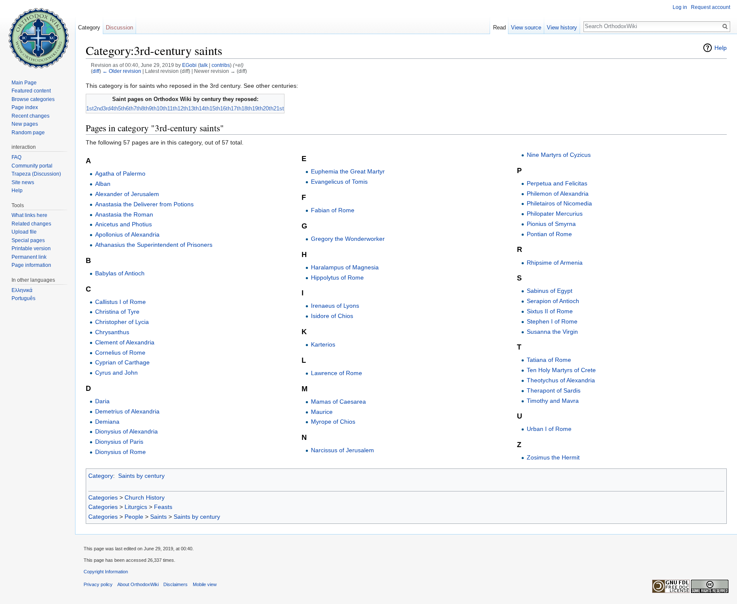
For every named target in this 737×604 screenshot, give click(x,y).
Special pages (28, 240)
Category (100, 475)
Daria (102, 401)
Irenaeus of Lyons (335, 305)
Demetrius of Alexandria (127, 411)
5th (122, 108)
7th (137, 108)
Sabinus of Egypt (549, 290)
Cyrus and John (116, 372)
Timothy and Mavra (553, 400)
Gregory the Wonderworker (348, 238)
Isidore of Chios (332, 315)
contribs (221, 65)
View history (562, 27)
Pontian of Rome (549, 234)
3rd (106, 108)
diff (96, 71)
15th (214, 108)
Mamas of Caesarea (338, 401)
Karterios (323, 344)
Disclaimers (175, 584)
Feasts (163, 506)
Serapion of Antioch (553, 301)
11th (172, 108)
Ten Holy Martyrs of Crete (561, 370)
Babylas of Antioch (120, 273)
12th (182, 108)
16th (225, 108)
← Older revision (121, 71)
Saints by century (141, 475)
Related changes (31, 224)
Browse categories (33, 99)
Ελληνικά (22, 290)
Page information (31, 265)
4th (114, 108)
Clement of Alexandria (124, 342)
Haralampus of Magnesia (345, 267)
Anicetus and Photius (123, 224)
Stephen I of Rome (552, 321)
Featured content (31, 91)
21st (278, 108)
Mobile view (205, 584)
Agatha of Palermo (120, 173)
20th (268, 108)
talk (204, 65)
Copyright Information (106, 571)
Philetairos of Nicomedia (559, 203)
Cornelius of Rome (120, 352)
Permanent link (29, 257)
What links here (29, 215)
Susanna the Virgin (552, 331)
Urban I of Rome (549, 428)
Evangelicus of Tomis (339, 181)
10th (162, 108)
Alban (102, 183)
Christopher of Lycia (122, 321)
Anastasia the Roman (124, 214)
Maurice (322, 411)
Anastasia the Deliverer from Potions (144, 204)
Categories (103, 497)
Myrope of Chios (333, 421)
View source (526, 27)
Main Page (24, 83)
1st (90, 108)
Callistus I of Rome (120, 301)
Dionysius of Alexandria (126, 431)
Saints (158, 516)
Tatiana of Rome (549, 359)
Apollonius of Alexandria (127, 234)
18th (246, 108)
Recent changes (30, 116)
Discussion (119, 27)
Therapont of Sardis (553, 390)
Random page (28, 133)
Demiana (107, 421)
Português (23, 298)
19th (257, 108)
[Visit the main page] (37, 34)
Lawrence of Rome (336, 373)
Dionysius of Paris (119, 441)
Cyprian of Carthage (122, 362)
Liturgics (136, 506)
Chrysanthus (112, 332)
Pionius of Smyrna (551, 223)
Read (499, 27)
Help (720, 47)
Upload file (24, 232)
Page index (25, 107)
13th (193, 108)
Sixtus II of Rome (550, 311)
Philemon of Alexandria (558, 193)
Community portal (32, 166)
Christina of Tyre (117, 311)
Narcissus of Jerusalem (342, 450)
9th (153, 108)
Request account (710, 7)
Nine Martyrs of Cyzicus (559, 154)
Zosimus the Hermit (553, 457)
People (134, 516)
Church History (145, 497)
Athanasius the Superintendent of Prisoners (153, 244)
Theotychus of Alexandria (561, 380)
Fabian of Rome (332, 210)
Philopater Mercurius (555, 213)
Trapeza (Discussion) (36, 174)
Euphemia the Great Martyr (348, 171)
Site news (23, 182)
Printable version (31, 248)
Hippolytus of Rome (337, 277)
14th (204, 108)
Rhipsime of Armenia (555, 262)
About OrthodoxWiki (138, 584)
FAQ (16, 157)
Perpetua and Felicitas (557, 183)
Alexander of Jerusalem (127, 194)
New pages (25, 124)
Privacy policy (98, 584)
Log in (680, 7)
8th (145, 108)
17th (236, 108)
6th (129, 108)
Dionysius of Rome (120, 451)
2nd (98, 108)
